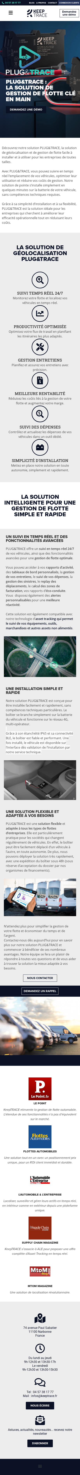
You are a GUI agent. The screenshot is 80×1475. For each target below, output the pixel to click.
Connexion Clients (69, 2)
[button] (40, 1466)
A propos (41, 2)
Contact (52, 2)
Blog (31, 2)
